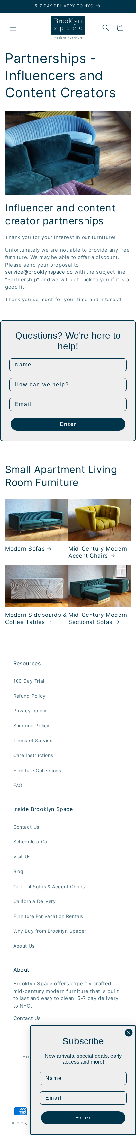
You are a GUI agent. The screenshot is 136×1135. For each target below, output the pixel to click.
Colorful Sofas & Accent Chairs (49, 886)
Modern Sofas (25, 548)
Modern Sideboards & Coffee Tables (36, 618)
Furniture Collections (37, 770)
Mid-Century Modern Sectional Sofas (97, 618)
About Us (24, 946)
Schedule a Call (31, 841)
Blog (18, 871)
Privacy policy (29, 710)
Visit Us (22, 856)
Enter (68, 424)
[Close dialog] (129, 1033)
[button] (13, 27)
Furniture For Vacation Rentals (48, 916)
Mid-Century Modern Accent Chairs (97, 552)
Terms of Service (33, 740)
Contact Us (26, 827)
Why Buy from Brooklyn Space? (50, 931)
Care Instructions (33, 755)
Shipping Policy (31, 725)
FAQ (18, 785)
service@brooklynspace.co (39, 272)
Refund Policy (29, 696)
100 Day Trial (28, 681)
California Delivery (34, 901)
